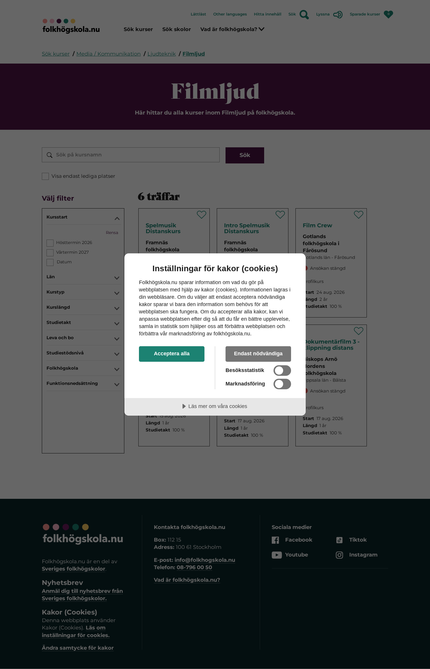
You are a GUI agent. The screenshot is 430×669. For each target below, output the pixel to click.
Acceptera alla (172, 353)
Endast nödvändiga (258, 353)
